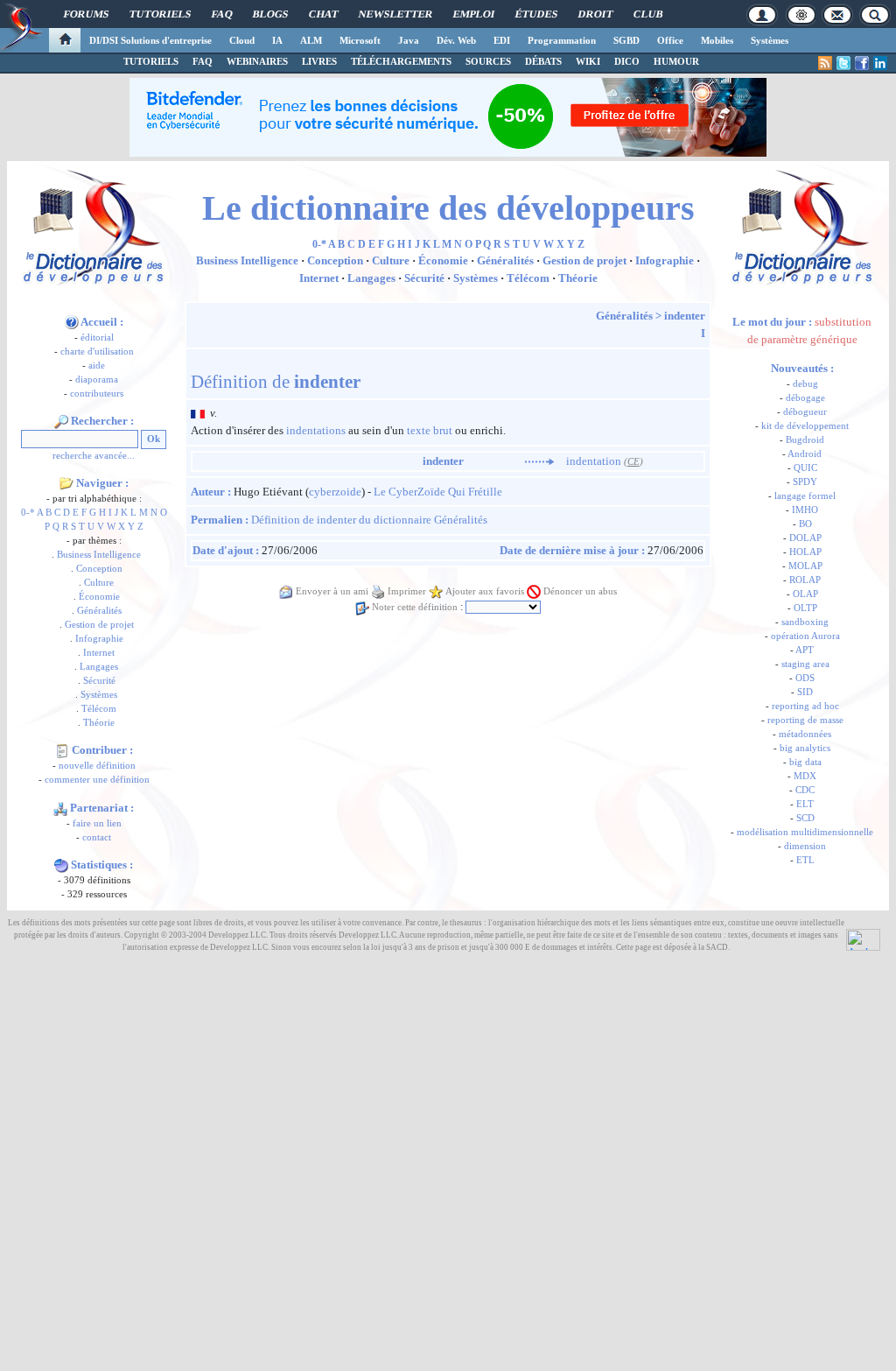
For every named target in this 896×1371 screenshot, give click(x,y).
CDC (805, 790)
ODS (805, 678)
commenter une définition (97, 779)
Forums (86, 14)
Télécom (98, 709)
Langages (99, 666)
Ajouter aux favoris (484, 591)
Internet (99, 652)
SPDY (805, 482)
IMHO (805, 510)
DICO (627, 61)
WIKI (588, 61)
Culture (99, 582)
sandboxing (805, 622)
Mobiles (717, 40)
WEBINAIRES (257, 61)
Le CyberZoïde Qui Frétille (438, 491)
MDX (805, 776)
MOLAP (805, 566)
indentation (593, 461)
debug (805, 384)
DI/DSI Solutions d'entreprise (150, 40)
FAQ (222, 14)
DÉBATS (543, 61)
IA (277, 40)
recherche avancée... (93, 456)
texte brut (429, 430)
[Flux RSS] (825, 63)
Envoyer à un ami (332, 591)
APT (804, 650)
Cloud (242, 40)
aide (96, 365)
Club (648, 14)
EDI (502, 40)
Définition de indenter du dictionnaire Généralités (369, 519)
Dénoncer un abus (580, 591)
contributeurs (96, 393)
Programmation (562, 40)
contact (96, 837)
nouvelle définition (97, 765)
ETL (805, 860)
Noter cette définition (415, 607)
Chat (323, 14)
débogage (805, 398)
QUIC (805, 468)
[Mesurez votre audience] (863, 938)
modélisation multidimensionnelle (805, 832)
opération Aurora (805, 636)
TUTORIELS (150, 61)
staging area (805, 664)
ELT (805, 804)
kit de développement (805, 426)
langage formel (805, 496)
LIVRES (319, 61)
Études (536, 14)
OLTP (805, 608)
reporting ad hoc (805, 706)
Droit (595, 14)
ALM (311, 40)
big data (805, 762)
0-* (28, 512)
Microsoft (360, 40)
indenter (684, 315)
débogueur (805, 412)
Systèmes (769, 40)
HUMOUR (676, 61)
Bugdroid (805, 440)
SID (805, 692)
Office (670, 40)
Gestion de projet (99, 624)
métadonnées (805, 734)
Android (805, 454)
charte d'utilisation (97, 351)
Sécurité (99, 681)
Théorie (99, 723)
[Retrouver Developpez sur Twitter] (843, 63)
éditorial (97, 337)
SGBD (626, 40)
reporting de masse (805, 720)
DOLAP (805, 538)
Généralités (99, 610)
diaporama (96, 379)
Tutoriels (160, 14)
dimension (805, 846)
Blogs (270, 14)
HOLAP (805, 552)
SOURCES (488, 61)
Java (408, 40)
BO (805, 524)
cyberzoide (335, 491)
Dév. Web (456, 40)
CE (633, 462)
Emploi (474, 14)
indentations (316, 430)
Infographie (99, 638)
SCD (805, 818)
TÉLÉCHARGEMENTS (401, 61)
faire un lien (97, 823)
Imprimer (407, 591)
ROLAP (805, 580)
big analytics (805, 748)
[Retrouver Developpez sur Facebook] (862, 63)
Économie (99, 596)
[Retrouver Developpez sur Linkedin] (880, 63)
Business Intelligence (99, 554)
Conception (99, 568)
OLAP (805, 594)
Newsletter (395, 14)
